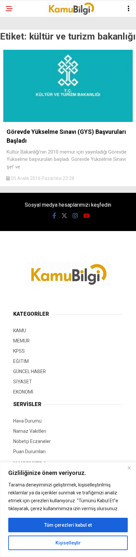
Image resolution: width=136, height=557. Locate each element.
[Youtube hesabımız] (86, 215)
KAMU (19, 330)
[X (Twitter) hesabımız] (64, 215)
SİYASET (22, 381)
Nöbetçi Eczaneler (32, 441)
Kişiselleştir (68, 542)
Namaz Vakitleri (29, 431)
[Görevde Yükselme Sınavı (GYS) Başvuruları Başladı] (68, 120)
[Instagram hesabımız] (75, 215)
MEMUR (21, 340)
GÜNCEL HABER (29, 371)
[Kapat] (129, 468)
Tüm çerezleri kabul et (68, 525)
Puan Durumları (29, 451)
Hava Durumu (27, 421)
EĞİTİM (21, 361)
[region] (68, 509)
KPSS (19, 351)
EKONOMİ (23, 392)
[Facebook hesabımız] (54, 215)
